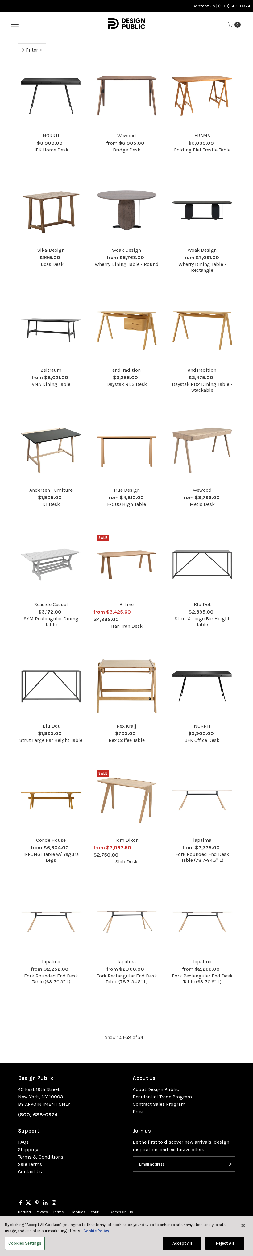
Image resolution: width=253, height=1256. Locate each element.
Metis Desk (202, 504)
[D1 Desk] (51, 450)
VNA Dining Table (51, 384)
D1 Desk (51, 504)
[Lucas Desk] (51, 210)
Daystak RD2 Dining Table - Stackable (202, 387)
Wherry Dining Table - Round (127, 264)
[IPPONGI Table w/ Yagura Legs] (51, 800)
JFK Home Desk (51, 150)
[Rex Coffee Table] (126, 686)
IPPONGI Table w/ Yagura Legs (51, 857)
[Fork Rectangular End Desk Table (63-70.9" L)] (202, 922)
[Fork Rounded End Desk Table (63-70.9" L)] (51, 922)
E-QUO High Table (126, 504)
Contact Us (203, 6)
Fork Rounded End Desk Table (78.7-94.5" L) (202, 857)
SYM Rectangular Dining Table (51, 621)
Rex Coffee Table (127, 740)
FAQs (23, 1142)
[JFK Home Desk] (51, 96)
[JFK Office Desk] (202, 686)
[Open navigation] (15, 24)
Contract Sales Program (159, 1104)
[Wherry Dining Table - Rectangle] (202, 210)
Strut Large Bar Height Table (50, 740)
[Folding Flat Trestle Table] (202, 96)
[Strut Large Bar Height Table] (51, 686)
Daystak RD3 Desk (126, 384)
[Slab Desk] (126, 800)
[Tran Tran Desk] (126, 564)
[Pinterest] (37, 1203)
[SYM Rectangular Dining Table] (51, 564)
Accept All (182, 1243)
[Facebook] (20, 1203)
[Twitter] (28, 1203)
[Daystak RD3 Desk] (126, 330)
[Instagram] (54, 1203)
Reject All (225, 1243)
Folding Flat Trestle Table (202, 150)
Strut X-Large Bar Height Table (202, 621)
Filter (32, 50)
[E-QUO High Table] (126, 450)
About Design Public (156, 1089)
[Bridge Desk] (126, 96)
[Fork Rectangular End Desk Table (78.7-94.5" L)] (126, 922)
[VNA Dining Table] (51, 330)
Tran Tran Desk (126, 626)
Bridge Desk (126, 150)
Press (139, 1111)
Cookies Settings (24, 1243)
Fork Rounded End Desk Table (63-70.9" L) (51, 979)
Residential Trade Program (162, 1097)
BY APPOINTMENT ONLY (44, 1104)
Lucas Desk (51, 264)
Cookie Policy (96, 1231)
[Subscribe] (227, 1164)
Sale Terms (30, 1164)
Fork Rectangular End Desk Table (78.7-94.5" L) (126, 979)
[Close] (243, 1225)
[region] (126, 1236)
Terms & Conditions (40, 1157)
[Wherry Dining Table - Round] (126, 210)
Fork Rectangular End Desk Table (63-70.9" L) (202, 979)
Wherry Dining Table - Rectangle (202, 267)
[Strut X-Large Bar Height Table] (202, 564)
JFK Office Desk (202, 740)
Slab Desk (126, 862)
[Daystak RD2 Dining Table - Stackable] (202, 330)
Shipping (28, 1149)
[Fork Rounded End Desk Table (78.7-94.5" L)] (202, 800)
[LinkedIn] (45, 1203)
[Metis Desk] (202, 450)
